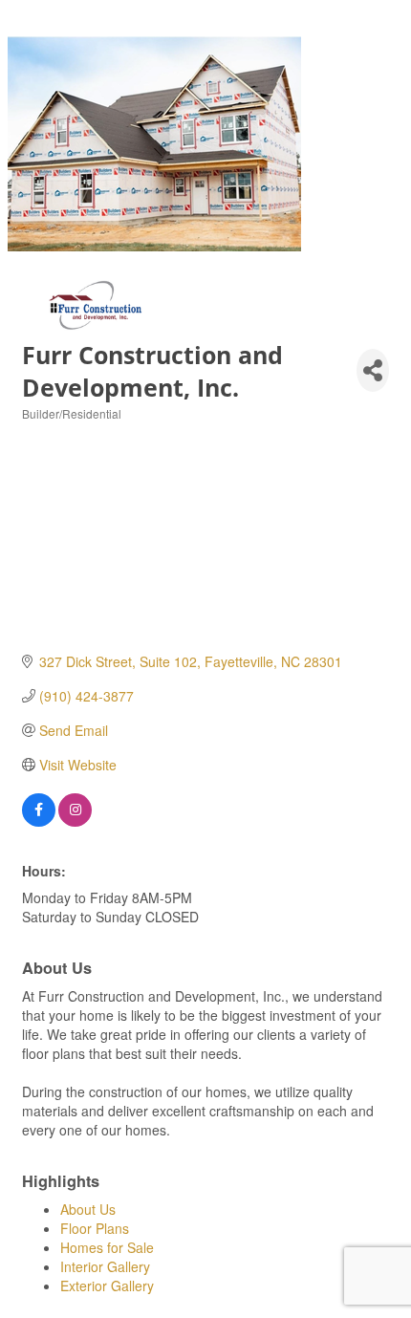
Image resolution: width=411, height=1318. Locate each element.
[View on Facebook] (38, 821)
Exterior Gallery (107, 1285)
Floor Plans (94, 1228)
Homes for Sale (107, 1247)
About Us (88, 1209)
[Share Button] (373, 370)
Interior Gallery (105, 1266)
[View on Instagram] (75, 821)
